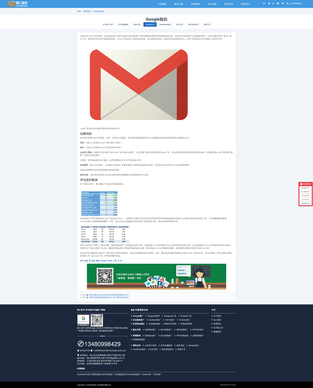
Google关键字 (154, 316)
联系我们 (245, 3)
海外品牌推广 (182, 329)
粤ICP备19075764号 (228, 385)
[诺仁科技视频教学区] (277, 3)
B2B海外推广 (150, 335)
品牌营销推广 (198, 335)
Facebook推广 (155, 319)
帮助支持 (228, 3)
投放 (97, 260)
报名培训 (137, 24)
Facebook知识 (165, 24)
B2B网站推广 (150, 329)
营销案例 (195, 3)
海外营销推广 (108, 374)
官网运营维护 (186, 323)
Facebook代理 (83, 374)
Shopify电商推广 (134, 374)
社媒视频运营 (120, 374)
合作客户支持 (108, 24)
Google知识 (99, 11)
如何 (86, 260)
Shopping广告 (170, 316)
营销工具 (207, 24)
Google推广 (138, 316)
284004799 (85, 350)
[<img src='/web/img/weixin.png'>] (282, 3)
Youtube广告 (186, 316)
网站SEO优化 (171, 323)
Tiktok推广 (157, 374)
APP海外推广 (198, 329)
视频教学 (217, 331)
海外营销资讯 (193, 24)
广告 (115, 260)
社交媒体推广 (139, 319)
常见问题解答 (123, 24)
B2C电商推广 (166, 329)
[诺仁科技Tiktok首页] (273, 3)
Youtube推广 (184, 319)
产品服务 (162, 3)
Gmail (109, 260)
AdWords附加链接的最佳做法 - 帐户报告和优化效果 (109, 297)
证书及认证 (218, 327)
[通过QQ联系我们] (269, 3)
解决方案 (178, 3)
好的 (93, 260)
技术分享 (179, 24)
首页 (79, 11)
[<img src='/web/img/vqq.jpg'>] (264, 3)
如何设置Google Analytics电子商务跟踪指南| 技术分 (109, 295)
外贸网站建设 (139, 323)
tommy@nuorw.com (117, 350)
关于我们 (217, 316)
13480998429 (296, 3)
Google (103, 260)
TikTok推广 (170, 319)
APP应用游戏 (182, 335)
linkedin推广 (147, 374)
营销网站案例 (139, 339)
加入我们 (217, 319)
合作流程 (212, 3)
